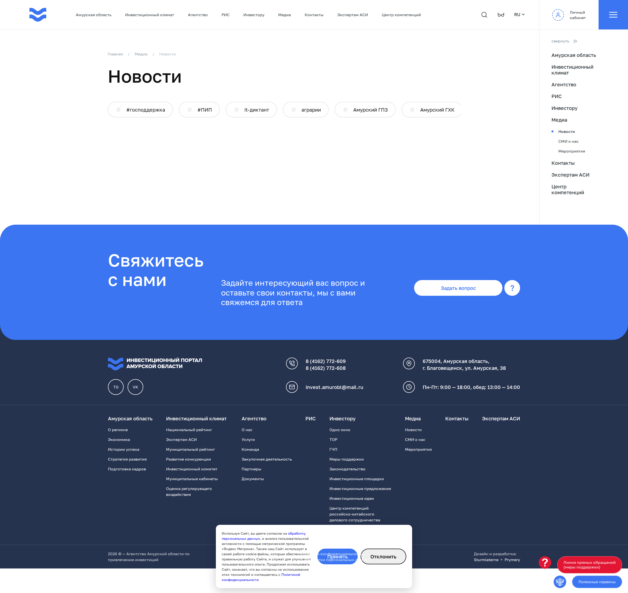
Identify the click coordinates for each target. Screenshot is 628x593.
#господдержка (145, 110)
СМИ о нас (568, 141)
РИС (226, 14)
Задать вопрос (458, 288)
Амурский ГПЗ (370, 110)
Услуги (248, 439)
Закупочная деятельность (267, 459)
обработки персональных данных (337, 559)
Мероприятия (571, 151)
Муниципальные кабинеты (192, 478)
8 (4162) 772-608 (326, 368)
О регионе (118, 429)
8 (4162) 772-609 (326, 361)
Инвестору (253, 14)
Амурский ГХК (437, 110)
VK (135, 387)
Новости (566, 131)
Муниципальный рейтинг (190, 449)
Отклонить (383, 556)
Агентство (198, 14)
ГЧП (333, 449)
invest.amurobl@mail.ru (334, 387)
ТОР (333, 439)
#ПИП (204, 110)
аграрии (311, 110)
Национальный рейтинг (189, 429)
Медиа (284, 14)
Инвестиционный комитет (191, 468)
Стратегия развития (127, 459)
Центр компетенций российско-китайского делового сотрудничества (354, 514)
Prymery (512, 559)
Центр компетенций (401, 14)
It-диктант (256, 110)
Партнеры (251, 468)
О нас (247, 429)
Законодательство (347, 468)
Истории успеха (123, 449)
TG (115, 387)
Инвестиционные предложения (360, 488)
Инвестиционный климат (149, 14)
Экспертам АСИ (352, 14)
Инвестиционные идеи (351, 498)
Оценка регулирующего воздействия (189, 491)
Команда (250, 449)
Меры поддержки (346, 459)
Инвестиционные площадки (356, 478)
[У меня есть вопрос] (545, 562)
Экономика (119, 439)
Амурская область (93, 14)
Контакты (314, 14)
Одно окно (339, 429)
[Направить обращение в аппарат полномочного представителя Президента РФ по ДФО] (560, 582)
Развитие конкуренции (188, 459)
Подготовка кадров (127, 468)
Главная (115, 54)
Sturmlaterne (486, 559)
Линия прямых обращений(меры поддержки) (589, 564)
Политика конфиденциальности (332, 553)
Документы (253, 478)
